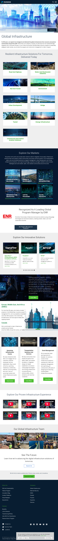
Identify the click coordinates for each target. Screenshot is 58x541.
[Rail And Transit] (15, 82)
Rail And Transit (15, 89)
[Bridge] (43, 99)
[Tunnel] (15, 115)
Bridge (43, 105)
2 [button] (25, 270)
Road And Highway (15, 72)
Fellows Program (6, 490)
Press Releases (6, 497)
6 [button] (31, 270)
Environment (43, 89)
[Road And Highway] (15, 65)
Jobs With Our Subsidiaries (9, 516)
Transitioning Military (7, 513)
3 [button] (26, 270)
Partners (32, 502)
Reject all (26, 537)
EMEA (31, 493)
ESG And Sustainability (8, 488)
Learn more (43, 535)
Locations (7, 529)
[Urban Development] (15, 99)
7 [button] (32, 270)
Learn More (7, 266)
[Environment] (43, 82)
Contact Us (51, 30)
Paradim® (25, 256)
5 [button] (29, 270)
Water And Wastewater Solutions (43, 72)
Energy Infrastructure (43, 122)
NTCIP (42, 256)
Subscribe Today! (29, 476)
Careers (4, 506)
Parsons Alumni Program (8, 518)
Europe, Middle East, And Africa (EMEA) (13, 305)
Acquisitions (5, 500)
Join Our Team (8, 527)
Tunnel (15, 122)
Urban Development (15, 105)
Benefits (4, 509)
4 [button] (28, 270)
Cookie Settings (48, 537)
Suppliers (32, 500)
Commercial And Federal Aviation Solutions (15, 139)
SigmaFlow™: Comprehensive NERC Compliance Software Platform (11, 258)
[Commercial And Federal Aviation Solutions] (15, 132)
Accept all (21, 537)
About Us (4, 485)
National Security (34, 490)
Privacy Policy (14, 538)
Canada (4, 323)
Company (32, 485)
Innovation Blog (6, 493)
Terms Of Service (6, 538)
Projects (32, 497)
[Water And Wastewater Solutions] (43, 65)
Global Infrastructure (35, 488)
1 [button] (23, 270)
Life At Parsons (6, 511)
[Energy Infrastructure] (43, 115)
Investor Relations (6, 495)
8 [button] (34, 270)
